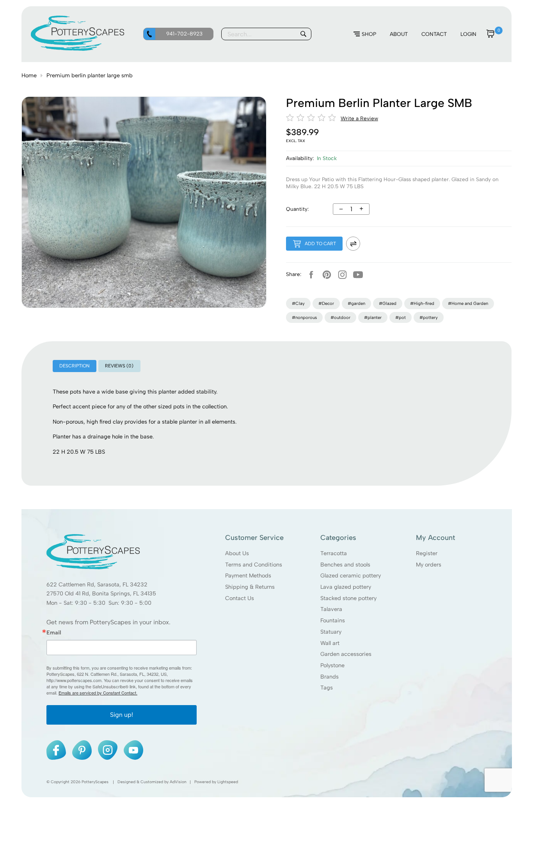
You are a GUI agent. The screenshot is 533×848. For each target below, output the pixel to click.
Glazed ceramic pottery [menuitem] (350, 575)
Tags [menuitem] (326, 687)
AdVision (178, 781)
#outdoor (340, 317)
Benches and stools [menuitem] (345, 564)
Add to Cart (320, 243)
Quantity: (297, 209)
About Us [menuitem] (237, 552)
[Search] (303, 34)
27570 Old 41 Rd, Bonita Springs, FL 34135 (101, 593)
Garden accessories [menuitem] (345, 653)
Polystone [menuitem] (332, 665)
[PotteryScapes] (77, 49)
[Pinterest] (326, 274)
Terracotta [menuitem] (333, 552)
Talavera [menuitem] (331, 609)
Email (53, 632)
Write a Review (359, 118)
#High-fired (422, 303)
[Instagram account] (342, 274)
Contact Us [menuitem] (239, 597)
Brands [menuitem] (329, 676)
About (399, 34)
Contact (434, 34)
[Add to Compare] (353, 244)
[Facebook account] (311, 274)
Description (74, 366)
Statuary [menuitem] (330, 631)
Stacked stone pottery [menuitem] (348, 597)
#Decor (326, 303)
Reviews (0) (119, 366)
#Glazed (387, 303)
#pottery (428, 317)
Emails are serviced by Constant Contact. (98, 692)
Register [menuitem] (426, 552)
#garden (356, 303)
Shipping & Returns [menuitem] (250, 586)
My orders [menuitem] (428, 564)
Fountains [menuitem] (332, 620)
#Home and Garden (468, 303)
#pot (400, 317)
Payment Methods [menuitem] (248, 575)
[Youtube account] (358, 274)
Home (29, 75)
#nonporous (304, 317)
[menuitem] (365, 34)
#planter (373, 317)
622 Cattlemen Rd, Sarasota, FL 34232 (96, 584)
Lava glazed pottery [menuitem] (345, 586)
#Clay (298, 303)
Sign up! (121, 714)
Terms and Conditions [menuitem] (253, 564)
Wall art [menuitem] (329, 642)
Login (468, 34)
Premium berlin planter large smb (89, 75)
